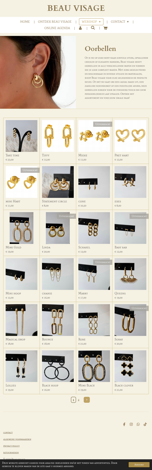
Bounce (47, 339)
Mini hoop (13, 293)
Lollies (11, 385)
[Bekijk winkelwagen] (105, 28)
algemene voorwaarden (17, 439)
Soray (119, 339)
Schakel (84, 247)
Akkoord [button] (139, 464)
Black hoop (50, 385)
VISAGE (76, 8)
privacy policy (11, 445)
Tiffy (45, 155)
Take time (12, 155)
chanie (47, 293)
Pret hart (122, 155)
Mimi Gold (13, 247)
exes (118, 201)
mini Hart (13, 201)
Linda (46, 247)
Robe (82, 339)
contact (8, 432)
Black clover (124, 385)
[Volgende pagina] (87, 400)
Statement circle (54, 201)
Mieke (82, 155)
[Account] (80, 28)
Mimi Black (86, 385)
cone (82, 201)
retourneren (11, 452)
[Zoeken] (93, 28)
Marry (83, 293)
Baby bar (121, 247)
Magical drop (15, 339)
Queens (120, 293)
